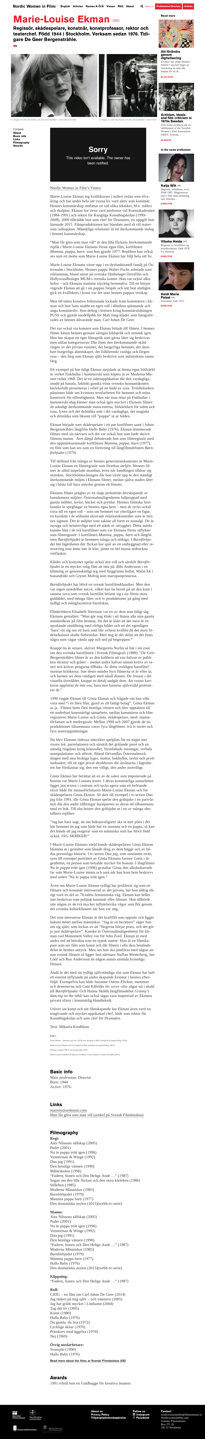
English (65, 6)
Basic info (19, 136)
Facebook (137, 1417)
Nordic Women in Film (34, 6)
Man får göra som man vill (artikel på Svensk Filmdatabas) (96, 1115)
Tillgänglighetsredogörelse (108, 1417)
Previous (17, 85)
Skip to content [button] (10, 2)
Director (166, 203)
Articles (78, 6)
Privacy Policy (100, 1414)
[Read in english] (15, 45)
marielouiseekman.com (68, 1110)
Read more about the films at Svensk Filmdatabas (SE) (88, 1360)
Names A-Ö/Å (95, 6)
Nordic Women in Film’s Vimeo (75, 188)
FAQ (120, 6)
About (130, 6)
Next (152, 85)
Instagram (142, 1414)
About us (97, 1411)
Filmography (21, 142)
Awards (18, 145)
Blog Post (167, 77)
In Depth (166, 140)
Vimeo (111, 6)
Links (16, 139)
